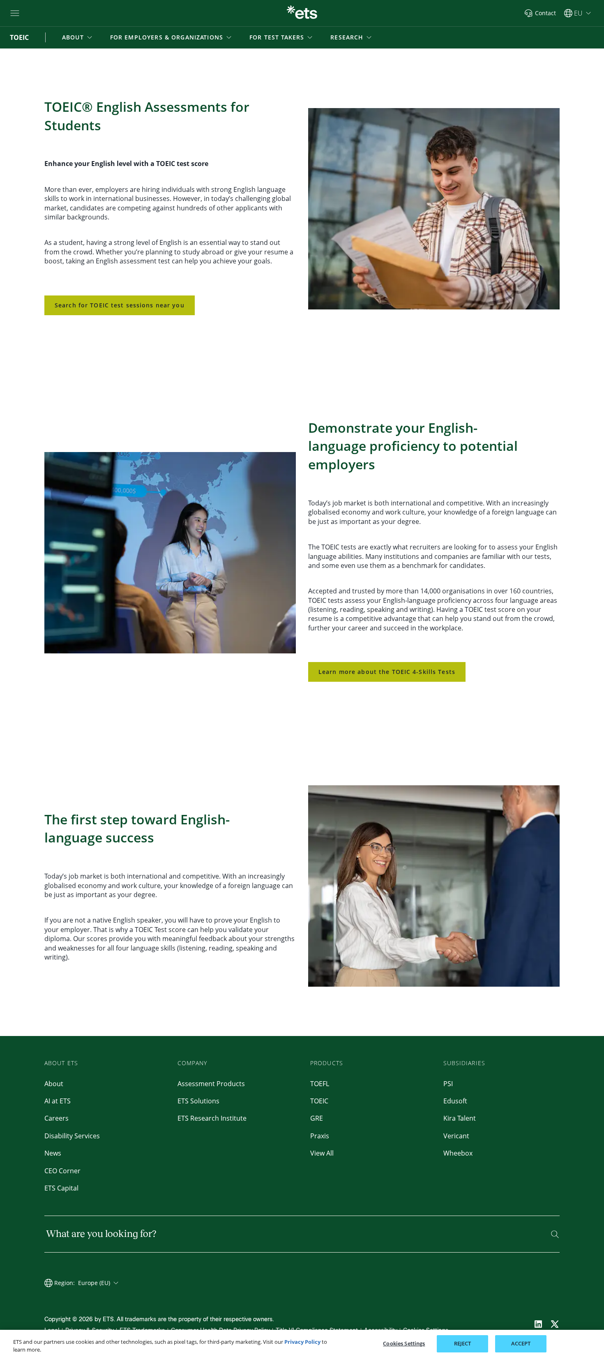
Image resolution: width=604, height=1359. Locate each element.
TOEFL (319, 1083)
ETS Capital (61, 1188)
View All (322, 1153)
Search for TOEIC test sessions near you (119, 305)
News (52, 1153)
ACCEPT (521, 1343)
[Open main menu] (15, 13)
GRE (316, 1118)
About (53, 1083)
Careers (56, 1118)
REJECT (462, 1343)
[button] (78, 37)
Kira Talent (459, 1118)
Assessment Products (211, 1083)
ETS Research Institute (212, 1118)
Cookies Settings (404, 1343)
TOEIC (319, 1100)
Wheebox (458, 1153)
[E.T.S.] (302, 13)
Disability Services (72, 1135)
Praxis (319, 1135)
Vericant (456, 1135)
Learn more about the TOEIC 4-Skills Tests (386, 672)
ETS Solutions (198, 1100)
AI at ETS (57, 1100)
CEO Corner (62, 1170)
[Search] (555, 1234)
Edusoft (455, 1100)
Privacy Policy (302, 1341)
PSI (448, 1083)
